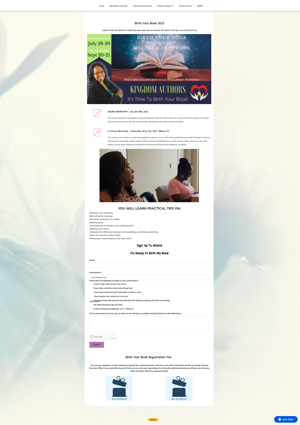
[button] (149, 183)
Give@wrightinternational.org (177, 368)
